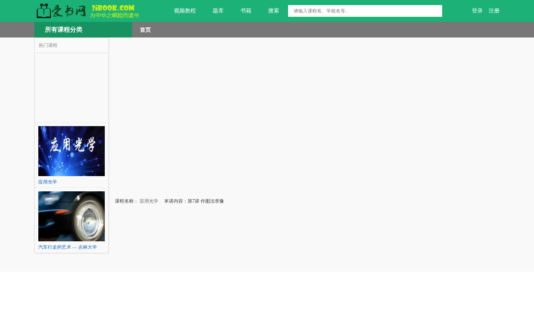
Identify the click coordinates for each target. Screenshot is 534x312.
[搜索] (436, 11)
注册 (494, 11)
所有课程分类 (63, 29)
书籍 (245, 11)
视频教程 (185, 11)
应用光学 (148, 201)
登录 (477, 11)
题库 (218, 11)
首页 (145, 30)
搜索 (273, 11)
